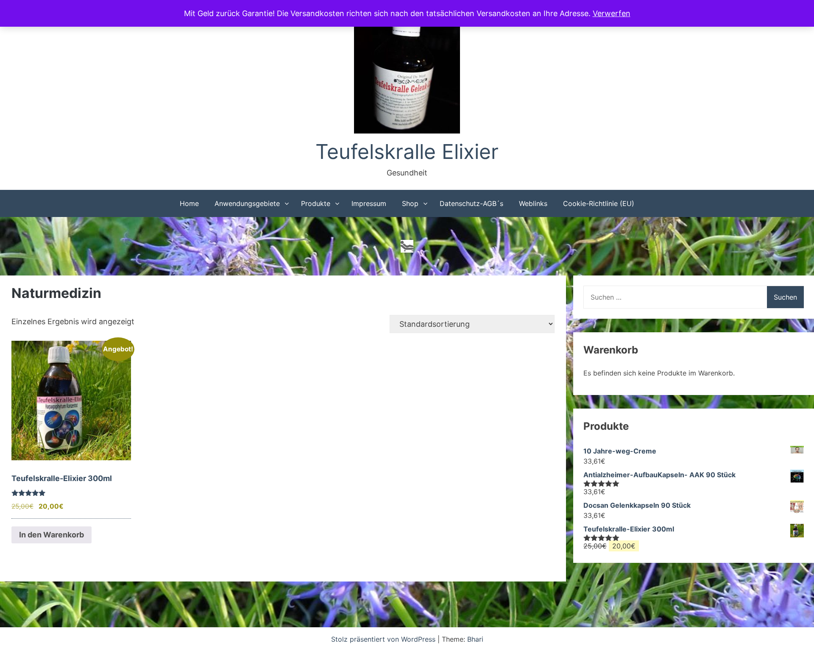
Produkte (315, 203)
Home (189, 203)
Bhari (475, 639)
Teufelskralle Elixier (407, 151)
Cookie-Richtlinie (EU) (598, 203)
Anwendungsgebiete (247, 203)
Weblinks (533, 203)
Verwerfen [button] (611, 13)
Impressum (368, 203)
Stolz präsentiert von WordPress (384, 639)
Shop (410, 203)
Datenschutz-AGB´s (471, 203)
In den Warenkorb (51, 534)
